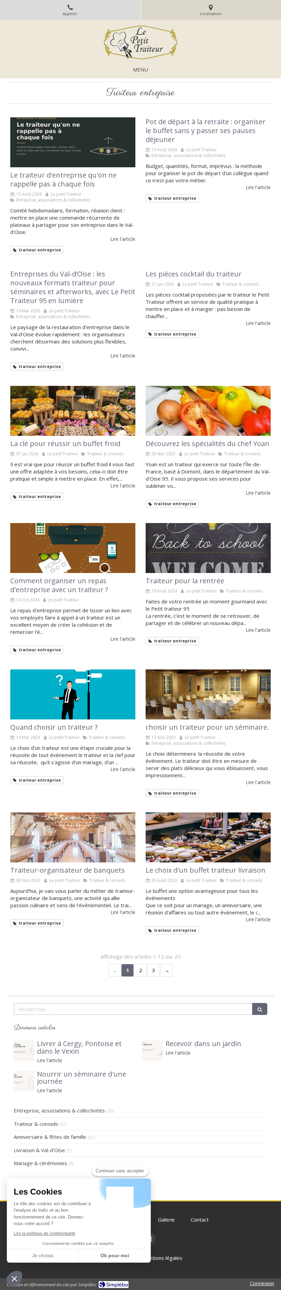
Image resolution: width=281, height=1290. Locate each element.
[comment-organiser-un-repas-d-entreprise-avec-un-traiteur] (72, 548)
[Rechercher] (259, 1009)
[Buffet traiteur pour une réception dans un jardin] (152, 1050)
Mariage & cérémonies (40, 1163)
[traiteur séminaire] (208, 694)
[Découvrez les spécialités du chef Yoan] (208, 411)
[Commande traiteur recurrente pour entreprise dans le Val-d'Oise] (72, 142)
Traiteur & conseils (36, 1123)
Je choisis (42, 1255)
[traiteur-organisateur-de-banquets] (72, 837)
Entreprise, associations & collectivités (59, 1110)
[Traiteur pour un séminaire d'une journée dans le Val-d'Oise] (24, 1081)
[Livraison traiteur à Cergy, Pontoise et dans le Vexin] (24, 1050)
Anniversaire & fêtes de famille (50, 1136)
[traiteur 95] (208, 548)
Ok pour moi (114, 1255)
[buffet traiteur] (72, 411)
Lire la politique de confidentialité (44, 1233)
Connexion (262, 1283)
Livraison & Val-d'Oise (39, 1150)
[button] (14, 1278)
